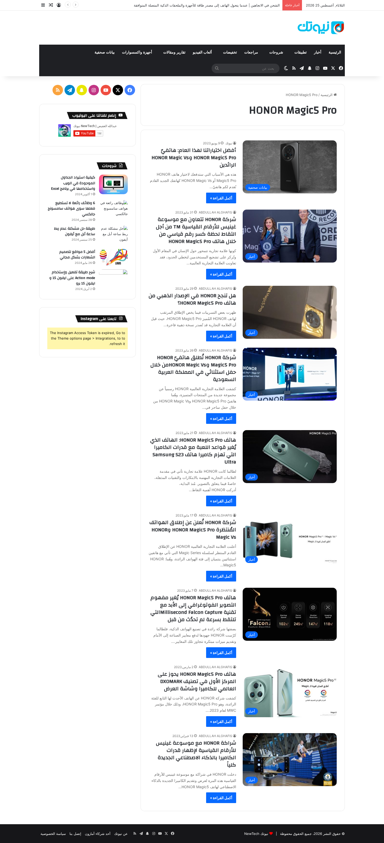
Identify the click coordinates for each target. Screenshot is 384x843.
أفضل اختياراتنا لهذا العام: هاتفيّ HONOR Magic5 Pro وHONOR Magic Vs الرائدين (194, 157)
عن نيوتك (121, 834)
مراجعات (251, 52)
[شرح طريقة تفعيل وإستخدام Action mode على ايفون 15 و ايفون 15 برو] (113, 279)
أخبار (317, 52)
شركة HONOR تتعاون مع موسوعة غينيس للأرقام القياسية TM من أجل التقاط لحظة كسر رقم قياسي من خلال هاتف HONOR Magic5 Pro (196, 230)
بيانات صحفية (105, 52)
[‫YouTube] (106, 90)
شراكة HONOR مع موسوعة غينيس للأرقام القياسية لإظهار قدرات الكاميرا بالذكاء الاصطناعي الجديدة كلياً (196, 754)
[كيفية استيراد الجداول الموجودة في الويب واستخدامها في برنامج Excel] (113, 184)
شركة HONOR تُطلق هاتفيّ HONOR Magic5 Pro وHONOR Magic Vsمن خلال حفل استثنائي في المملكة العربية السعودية (193, 368)
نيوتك (228, 143)
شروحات (276, 52)
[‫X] (118, 90)
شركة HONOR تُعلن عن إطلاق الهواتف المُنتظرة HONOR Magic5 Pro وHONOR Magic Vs (192, 530)
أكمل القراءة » (221, 198)
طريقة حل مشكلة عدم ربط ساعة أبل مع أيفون (74, 231)
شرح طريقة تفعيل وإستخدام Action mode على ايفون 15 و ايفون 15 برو (72, 278)
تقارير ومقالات (174, 52)
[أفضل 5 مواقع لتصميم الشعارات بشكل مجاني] (113, 257)
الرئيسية (335, 52)
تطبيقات (300, 52)
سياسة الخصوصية (53, 834)
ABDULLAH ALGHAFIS (215, 212)
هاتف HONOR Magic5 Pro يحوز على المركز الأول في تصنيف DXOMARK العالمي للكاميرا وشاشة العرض (197, 681)
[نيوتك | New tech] (321, 27)
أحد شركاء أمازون (97, 834)
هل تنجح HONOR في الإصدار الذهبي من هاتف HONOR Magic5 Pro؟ (192, 299)
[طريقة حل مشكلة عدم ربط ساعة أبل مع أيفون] (113, 235)
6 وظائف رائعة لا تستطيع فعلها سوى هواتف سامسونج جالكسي (71, 209)
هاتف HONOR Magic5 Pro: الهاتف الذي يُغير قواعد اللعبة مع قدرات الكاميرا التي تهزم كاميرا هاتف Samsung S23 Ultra (193, 451)
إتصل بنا (75, 834)
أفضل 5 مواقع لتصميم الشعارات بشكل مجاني (77, 254)
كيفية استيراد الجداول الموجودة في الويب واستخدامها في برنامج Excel (73, 183)
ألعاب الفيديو (203, 52)
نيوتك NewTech (256, 834)
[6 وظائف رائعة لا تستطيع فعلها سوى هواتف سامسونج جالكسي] (113, 210)
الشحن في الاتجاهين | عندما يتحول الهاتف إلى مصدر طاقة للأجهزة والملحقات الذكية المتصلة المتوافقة (207, 5)
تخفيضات (230, 52)
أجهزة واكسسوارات (137, 52)
